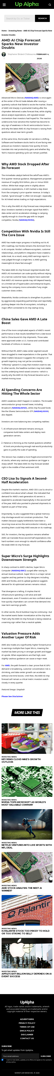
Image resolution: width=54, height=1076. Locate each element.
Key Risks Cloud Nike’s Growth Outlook (21, 760)
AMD (7, 665)
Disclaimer (27, 1034)
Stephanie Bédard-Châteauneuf (22, 54)
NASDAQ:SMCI (19, 570)
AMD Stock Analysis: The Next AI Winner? (22, 889)
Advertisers (27, 1019)
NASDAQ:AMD (31, 97)
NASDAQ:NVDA (26, 220)
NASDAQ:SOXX (41, 411)
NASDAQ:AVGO (19, 407)
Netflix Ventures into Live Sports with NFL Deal (27, 846)
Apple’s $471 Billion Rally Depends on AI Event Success (27, 975)
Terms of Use (27, 1027)
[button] (4, 4)
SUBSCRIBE (46, 1056)
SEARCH (42, 18)
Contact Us (27, 1038)
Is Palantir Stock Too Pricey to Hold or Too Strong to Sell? (25, 932)
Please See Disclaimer (12, 696)
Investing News (15, 31)
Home (4, 31)
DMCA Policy (27, 1031)
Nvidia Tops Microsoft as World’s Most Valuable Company (24, 803)
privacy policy (11, 1062)
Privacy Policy (27, 1023)
